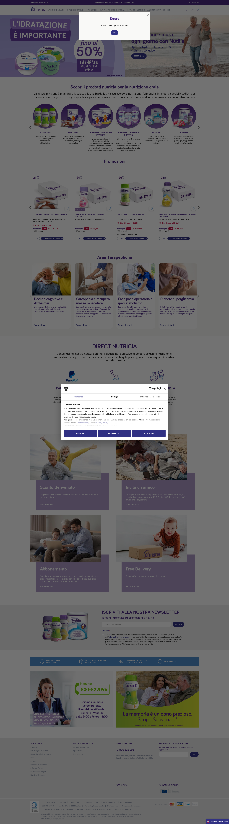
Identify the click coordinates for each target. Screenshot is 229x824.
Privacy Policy (101, 423)
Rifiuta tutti (80, 433)
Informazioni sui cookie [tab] (150, 397)
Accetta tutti (149, 433)
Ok (114, 33)
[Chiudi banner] (165, 389)
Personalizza (113, 433)
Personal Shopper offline (219, 821)
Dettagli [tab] (114, 397)
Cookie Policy (83, 423)
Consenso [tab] (78, 397)
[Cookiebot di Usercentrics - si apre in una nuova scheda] (150, 389)
